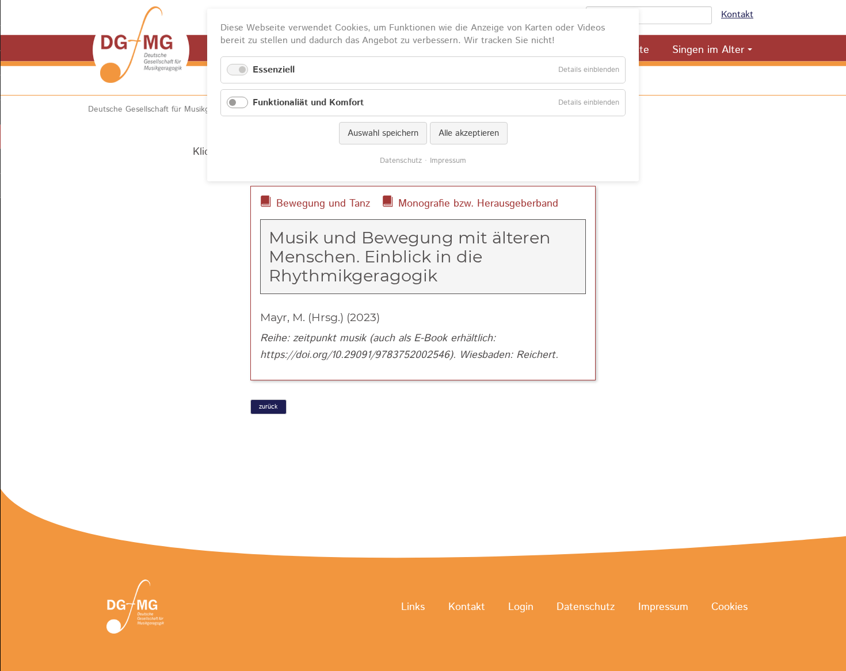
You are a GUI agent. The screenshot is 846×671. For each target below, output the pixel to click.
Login (520, 607)
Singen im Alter (708, 50)
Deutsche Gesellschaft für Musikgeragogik (164, 109)
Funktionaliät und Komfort (308, 102)
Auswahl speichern (383, 133)
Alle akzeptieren (469, 133)
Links (413, 607)
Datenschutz (586, 607)
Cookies (729, 607)
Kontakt (737, 14)
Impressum (663, 607)
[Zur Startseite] (141, 50)
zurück (268, 406)
